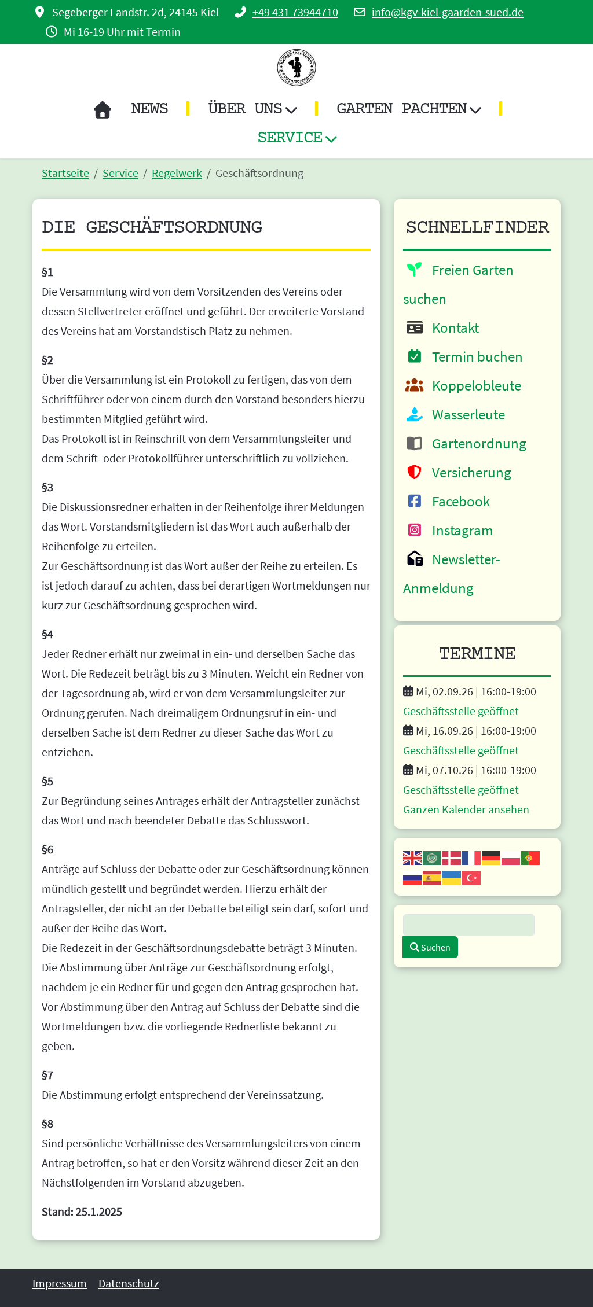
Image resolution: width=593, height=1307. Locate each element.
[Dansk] (452, 856)
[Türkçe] (472, 876)
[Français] (472, 856)
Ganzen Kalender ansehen (466, 809)
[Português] (531, 856)
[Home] (102, 110)
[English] (413, 856)
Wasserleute (465, 414)
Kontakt (452, 327)
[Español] (432, 876)
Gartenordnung (476, 443)
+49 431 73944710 (295, 12)
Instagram (459, 530)
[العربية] (432, 856)
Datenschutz (128, 1283)
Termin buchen (474, 356)
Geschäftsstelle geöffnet (461, 711)
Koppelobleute (473, 385)
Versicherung (468, 472)
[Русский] (413, 876)
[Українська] (452, 876)
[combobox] (469, 925)
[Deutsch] (492, 856)
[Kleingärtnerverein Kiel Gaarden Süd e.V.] (296, 67)
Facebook (458, 501)
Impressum (59, 1283)
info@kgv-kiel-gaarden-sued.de (448, 12)
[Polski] (511, 856)
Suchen (435, 947)
